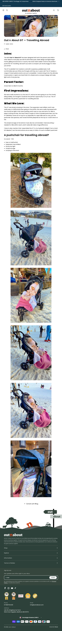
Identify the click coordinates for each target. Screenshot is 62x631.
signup (53, 577)
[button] (3, 10)
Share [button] (7, 49)
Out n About (12, 627)
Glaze (56, 627)
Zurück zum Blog (32, 504)
